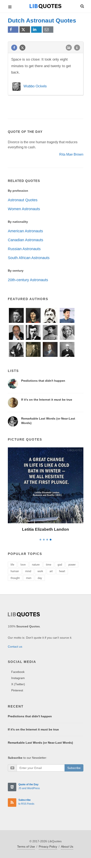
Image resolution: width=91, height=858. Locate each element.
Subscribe (74, 768)
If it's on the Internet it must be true (46, 399)
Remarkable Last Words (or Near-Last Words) (40, 742)
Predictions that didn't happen (43, 380)
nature (36, 564)
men (28, 578)
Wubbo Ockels (35, 86)
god (60, 564)
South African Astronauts (29, 258)
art (51, 571)
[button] (81, 5)
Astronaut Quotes (22, 200)
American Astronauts (25, 231)
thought (15, 578)
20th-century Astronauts (28, 280)
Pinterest (17, 690)
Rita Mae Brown (71, 154)
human (15, 571)
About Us (67, 846)
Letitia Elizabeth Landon (45, 529)
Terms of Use (26, 846)
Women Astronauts (24, 209)
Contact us (15, 646)
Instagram (18, 678)
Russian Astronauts (24, 249)
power (72, 564)
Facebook (18, 672)
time (48, 564)
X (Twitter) (18, 684)
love (23, 564)
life (12, 564)
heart (62, 571)
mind (28, 571)
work (40, 571)
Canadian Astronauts (25, 240)
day (40, 578)
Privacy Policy (48, 846)
